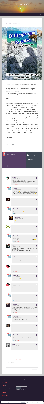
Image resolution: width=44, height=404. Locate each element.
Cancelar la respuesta (17, 359)
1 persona (16, 204)
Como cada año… (30, 159)
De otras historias (31, 155)
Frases (4, 385)
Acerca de (5, 14)
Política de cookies (23, 402)
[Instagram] (24, 8)
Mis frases (4, 392)
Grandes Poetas (5, 386)
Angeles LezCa (15, 188)
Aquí (10, 87)
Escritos (4, 383)
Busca (41, 14)
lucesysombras (17, 217)
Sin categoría (5, 395)
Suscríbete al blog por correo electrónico (21, 379)
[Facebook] (20, 8)
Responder (36, 178)
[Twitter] (22, 8)
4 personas (16, 184)
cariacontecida (14, 304)
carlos (13, 245)
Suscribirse (18, 388)
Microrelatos (5, 391)
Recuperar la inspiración (13, 23)
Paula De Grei (14, 265)
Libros (35, 155)
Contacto (11, 14)
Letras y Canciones (6, 388)
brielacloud (13, 344)
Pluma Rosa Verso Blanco (22, 4)
